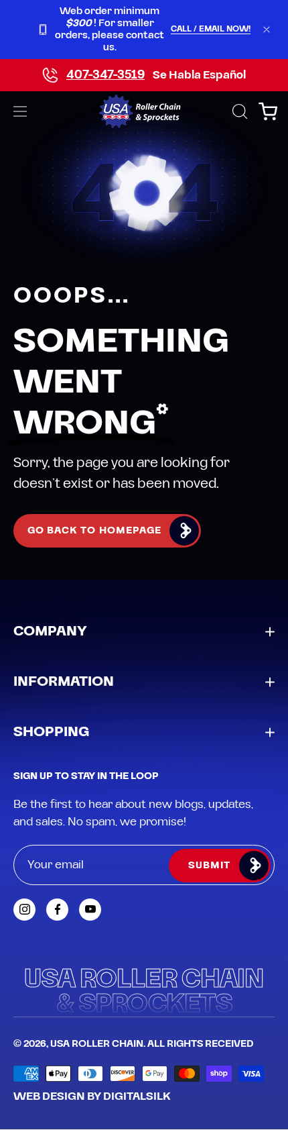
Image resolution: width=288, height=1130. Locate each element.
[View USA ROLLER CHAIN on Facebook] (57, 909)
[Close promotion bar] (266, 29)
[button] (238, 111)
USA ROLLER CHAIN (96, 1044)
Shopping (51, 732)
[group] (144, 29)
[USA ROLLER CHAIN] (144, 111)
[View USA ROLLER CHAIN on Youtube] (90, 909)
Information (63, 681)
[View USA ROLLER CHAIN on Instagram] (24, 909)
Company (50, 631)
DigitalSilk (137, 1096)
